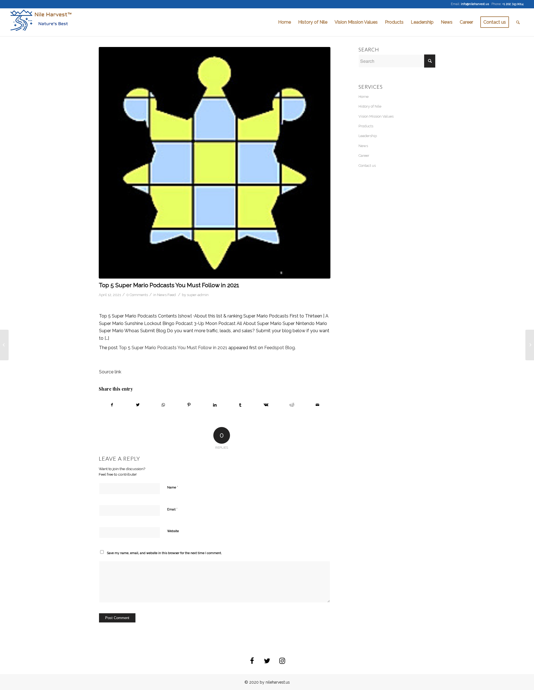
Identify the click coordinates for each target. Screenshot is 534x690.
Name (172, 487)
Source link (110, 371)
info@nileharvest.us (475, 4)
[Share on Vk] (266, 405)
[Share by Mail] (317, 405)
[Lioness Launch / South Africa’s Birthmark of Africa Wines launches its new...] (4, 345)
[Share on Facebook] (112, 405)
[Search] (518, 22)
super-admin (198, 295)
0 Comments (137, 295)
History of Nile (370, 106)
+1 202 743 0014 (512, 4)
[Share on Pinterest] (189, 405)
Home (364, 97)
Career (364, 155)
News (363, 146)
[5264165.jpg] (214, 163)
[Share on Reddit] (292, 405)
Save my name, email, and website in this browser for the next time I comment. (164, 553)
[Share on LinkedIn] (214, 405)
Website (173, 531)
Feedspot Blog (279, 347)
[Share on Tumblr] (240, 405)
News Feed (166, 295)
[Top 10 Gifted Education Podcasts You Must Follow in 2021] (529, 345)
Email (172, 509)
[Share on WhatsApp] (163, 405)
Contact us (367, 165)
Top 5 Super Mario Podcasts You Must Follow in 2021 (169, 285)
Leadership (368, 136)
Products (366, 126)
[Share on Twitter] (137, 405)
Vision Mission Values (376, 116)
